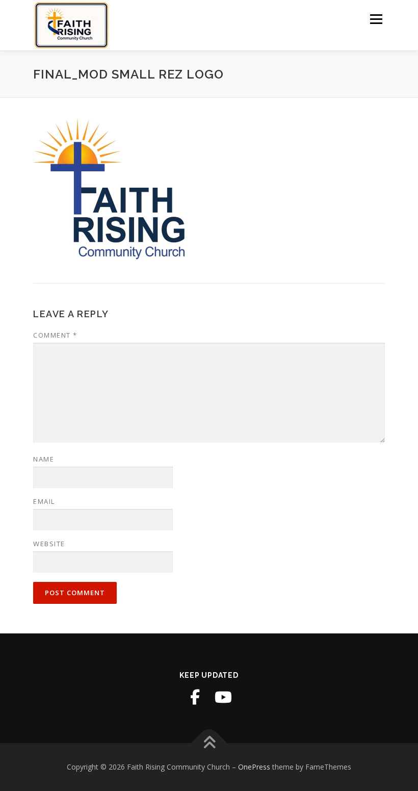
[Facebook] (194, 697)
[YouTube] (223, 697)
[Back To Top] (209, 743)
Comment (55, 335)
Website (49, 543)
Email (44, 501)
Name (43, 459)
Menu (376, 18)
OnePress (254, 767)
